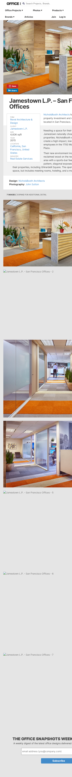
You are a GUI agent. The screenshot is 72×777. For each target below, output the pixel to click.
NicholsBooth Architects (57, 114)
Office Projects (13, 10)
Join (53, 16)
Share (14, 90)
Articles (28, 16)
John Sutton (32, 184)
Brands (9, 16)
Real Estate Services (21, 158)
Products (57, 10)
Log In (62, 16)
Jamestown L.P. (19, 128)
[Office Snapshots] (11, 3)
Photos (36, 10)
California (15, 146)
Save (14, 86)
